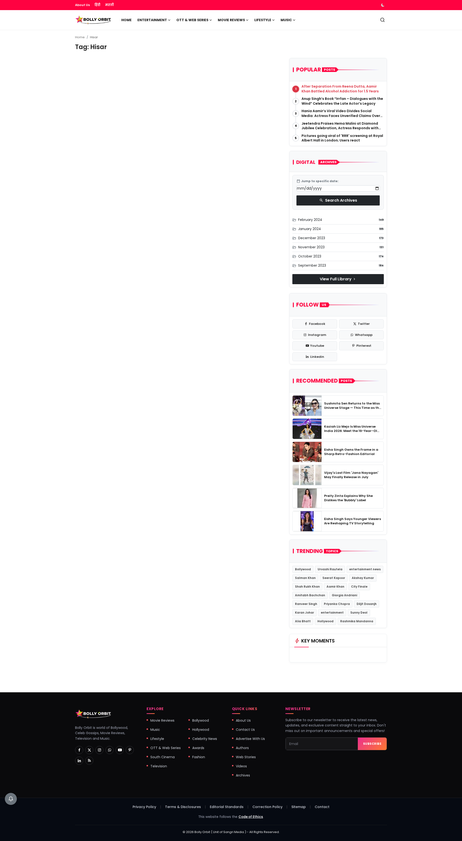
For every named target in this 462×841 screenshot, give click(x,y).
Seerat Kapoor (333, 578)
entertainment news (365, 569)
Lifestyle (157, 738)
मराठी (109, 5)
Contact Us (245, 729)
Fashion (198, 757)
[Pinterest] (130, 750)
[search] (382, 19)
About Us (82, 5)
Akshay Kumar (363, 578)
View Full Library (338, 279)
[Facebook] (79, 750)
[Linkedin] (79, 761)
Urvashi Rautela (330, 569)
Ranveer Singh (306, 604)
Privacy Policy (144, 806)
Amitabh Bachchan (310, 595)
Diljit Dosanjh (367, 604)
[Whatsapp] (109, 750)
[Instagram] (99, 750)
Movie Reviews (162, 720)
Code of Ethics (250, 817)
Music (155, 729)
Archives (243, 775)
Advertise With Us (250, 738)
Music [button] (286, 20)
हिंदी (97, 5)
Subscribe (372, 744)
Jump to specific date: (317, 181)
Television (158, 766)
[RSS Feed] (89, 761)
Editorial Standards (227, 806)
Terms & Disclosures (183, 806)
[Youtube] (120, 750)
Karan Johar (304, 612)
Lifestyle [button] (262, 20)
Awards (198, 747)
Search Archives (338, 200)
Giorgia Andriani (344, 595)
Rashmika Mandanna (356, 621)
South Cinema (162, 757)
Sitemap (298, 806)
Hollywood (325, 621)
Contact (322, 806)
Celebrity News (204, 738)
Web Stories (246, 757)
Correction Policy (267, 806)
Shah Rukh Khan (307, 586)
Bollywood (303, 569)
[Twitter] (89, 750)
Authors (242, 747)
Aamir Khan (335, 586)
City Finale (359, 586)
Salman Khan (305, 578)
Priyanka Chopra (337, 604)
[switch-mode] (383, 5)
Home (126, 20)
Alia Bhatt (303, 621)
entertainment (332, 612)
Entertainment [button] (152, 20)
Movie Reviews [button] (231, 20)
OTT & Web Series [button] (192, 20)
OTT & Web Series (165, 747)
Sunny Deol (358, 612)
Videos (241, 766)
